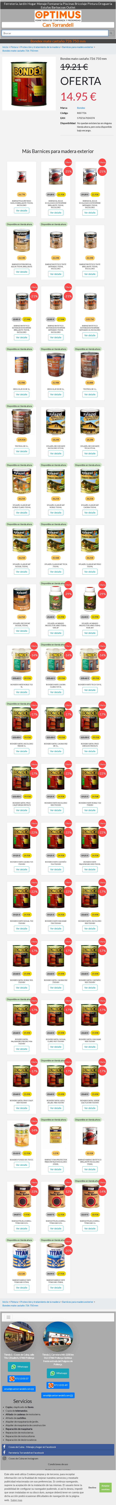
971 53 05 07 (21, 1378)
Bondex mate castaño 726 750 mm (20, 50)
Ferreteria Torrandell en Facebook (26, 1452)
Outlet (70, 7)
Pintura (92, 3)
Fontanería (54, 3)
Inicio (5, 46)
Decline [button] (92, 1487)
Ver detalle (21, 210)
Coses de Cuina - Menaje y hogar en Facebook (32, 1446)
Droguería (105, 3)
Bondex (81, 107)
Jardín (22, 3)
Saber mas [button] (16, 1500)
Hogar (31, 3)
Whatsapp (22, 1366)
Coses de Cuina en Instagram (23, 1458)
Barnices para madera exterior (77, 46)
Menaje (42, 3)
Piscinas (68, 3)
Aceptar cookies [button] (106, 1488)
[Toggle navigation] (8, 1317)
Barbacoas (59, 7)
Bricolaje (81, 3)
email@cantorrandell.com (17, 1388)
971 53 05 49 (60, 1385)
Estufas (46, 7)
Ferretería (11, 3)
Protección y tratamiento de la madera (40, 46)
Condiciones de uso (58, 1464)
